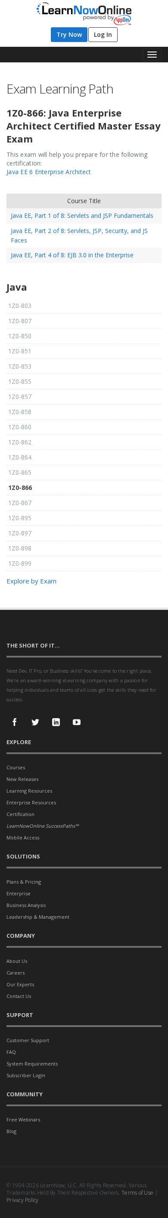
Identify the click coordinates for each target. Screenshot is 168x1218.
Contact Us (18, 996)
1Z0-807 (19, 321)
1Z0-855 (19, 381)
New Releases (22, 779)
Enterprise (18, 893)
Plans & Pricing (23, 881)
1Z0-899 (19, 563)
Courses (15, 767)
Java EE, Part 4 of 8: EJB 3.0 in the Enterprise (72, 255)
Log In (103, 34)
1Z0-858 (19, 412)
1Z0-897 (19, 533)
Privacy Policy (22, 1200)
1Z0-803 (19, 305)
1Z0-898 (19, 548)
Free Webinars (23, 1119)
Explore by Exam (31, 581)
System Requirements (32, 1063)
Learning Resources (29, 790)
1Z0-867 (19, 503)
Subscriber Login (25, 1075)
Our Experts (20, 984)
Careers (15, 972)
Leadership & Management (37, 917)
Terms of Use (137, 1192)
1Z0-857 (19, 396)
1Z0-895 (19, 518)
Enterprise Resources (31, 802)
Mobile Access (22, 837)
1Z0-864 (19, 457)
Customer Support (27, 1040)
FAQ (11, 1052)
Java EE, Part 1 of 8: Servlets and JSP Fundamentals (82, 215)
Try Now (69, 34)
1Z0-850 (19, 336)
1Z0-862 (19, 442)
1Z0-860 (19, 427)
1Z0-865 (19, 472)
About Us (16, 961)
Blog (11, 1131)
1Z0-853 (19, 366)
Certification (20, 814)
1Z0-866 (20, 487)
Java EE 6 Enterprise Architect (48, 172)
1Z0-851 (19, 351)
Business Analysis (26, 905)
